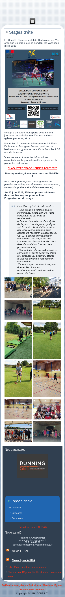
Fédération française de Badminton (21, 585)
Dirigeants (17, 513)
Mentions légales (52, 585)
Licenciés (16, 507)
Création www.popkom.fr (32, 589)
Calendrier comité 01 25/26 (33, 527)
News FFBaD (20, 551)
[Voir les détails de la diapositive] (32, 466)
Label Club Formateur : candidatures (27, 567)
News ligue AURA (23, 560)
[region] (32, 466)
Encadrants (17, 518)
